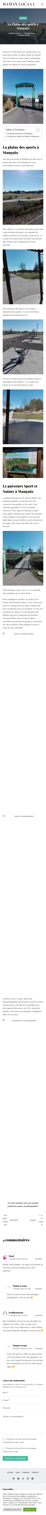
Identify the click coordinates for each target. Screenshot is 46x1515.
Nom (5, 1392)
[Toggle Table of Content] (36, 130)
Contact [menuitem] (35, 1472)
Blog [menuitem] (18, 1472)
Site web (6, 1408)
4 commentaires (23, 35)
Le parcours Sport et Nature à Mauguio (23, 136)
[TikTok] (23, 1478)
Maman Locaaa (20, 1286)
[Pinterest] (28, 1478)
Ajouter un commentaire (13, 1416)
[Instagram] (18, 1478)
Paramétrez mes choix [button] (12, 1509)
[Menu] (42, 4)
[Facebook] (14, 1478)
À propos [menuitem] (25, 1472)
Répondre (38, 1259)
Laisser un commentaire (15, 1458)
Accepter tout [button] (30, 1509)
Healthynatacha (16, 1312)
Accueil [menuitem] (10, 1472)
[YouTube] (32, 1478)
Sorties (23, 18)
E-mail (6, 1400)
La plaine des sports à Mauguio (20, 133)
